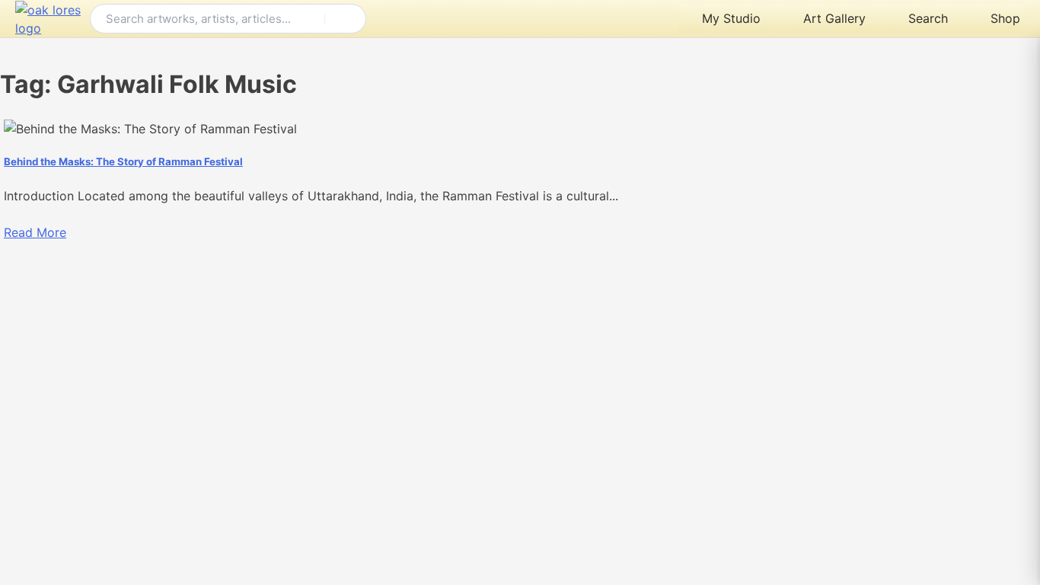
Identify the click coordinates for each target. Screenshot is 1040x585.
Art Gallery (834, 18)
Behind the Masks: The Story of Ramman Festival (123, 161)
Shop (1005, 18)
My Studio (731, 18)
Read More (35, 232)
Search (928, 18)
